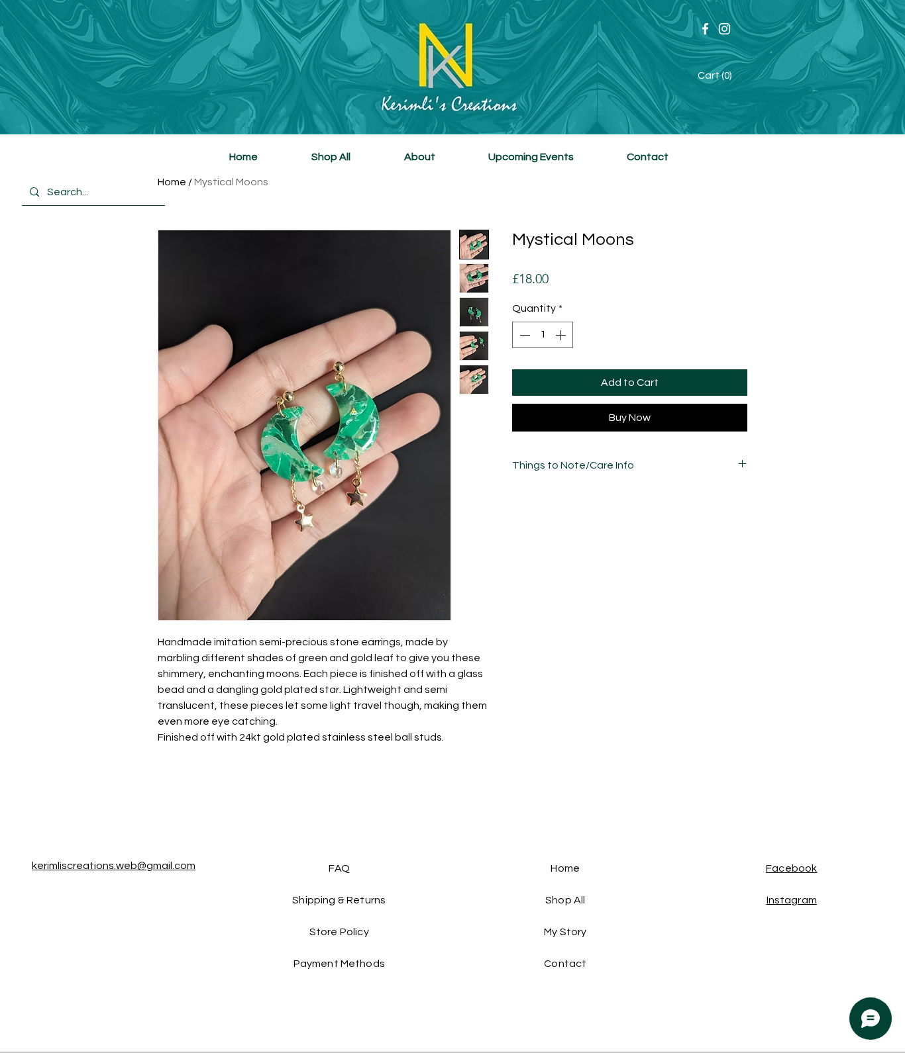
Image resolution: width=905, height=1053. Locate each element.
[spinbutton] (543, 334)
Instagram (792, 900)
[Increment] (562, 334)
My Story (565, 932)
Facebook (791, 868)
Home (172, 182)
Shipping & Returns (339, 900)
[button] (717, 75)
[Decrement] (523, 334)
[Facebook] (705, 28)
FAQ (339, 868)
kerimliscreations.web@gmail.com (113, 865)
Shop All (565, 900)
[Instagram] (724, 28)
